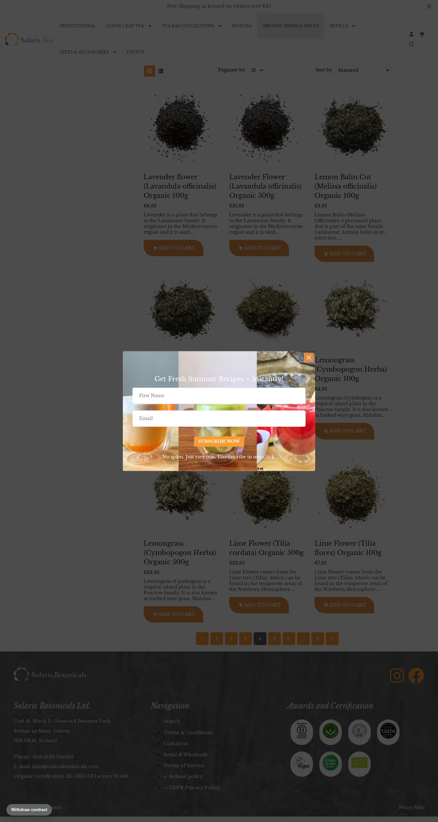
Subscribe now (219, 441)
